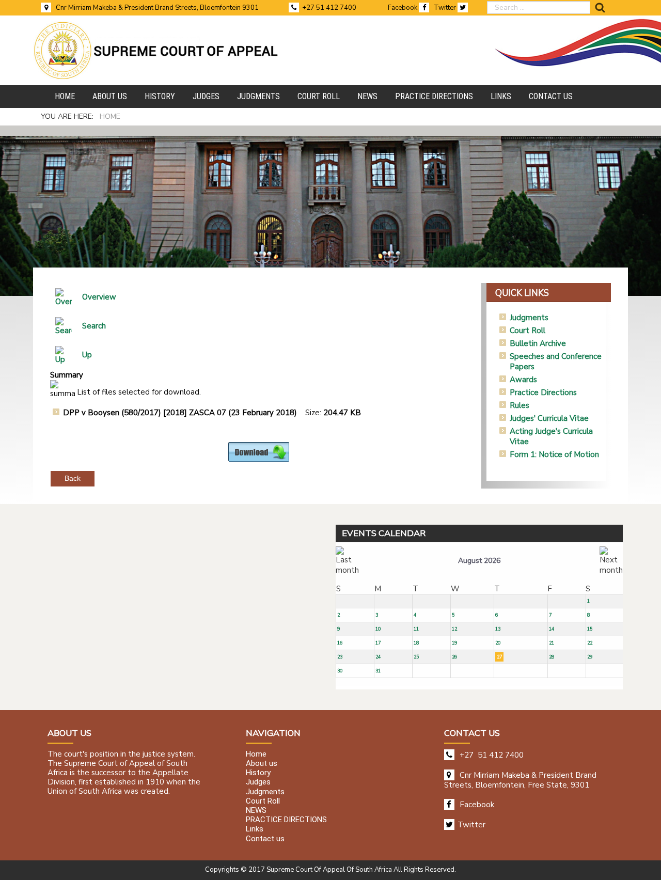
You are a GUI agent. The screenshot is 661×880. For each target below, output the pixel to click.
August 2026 (479, 560)
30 (339, 671)
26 (454, 657)
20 (497, 643)
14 (551, 629)
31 (378, 671)
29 (589, 657)
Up (87, 355)
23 (339, 657)
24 (378, 657)
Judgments (529, 317)
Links (254, 829)
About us (261, 763)
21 (551, 643)
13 (497, 629)
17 (378, 643)
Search (94, 326)
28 (551, 657)
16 (339, 643)
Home (256, 754)
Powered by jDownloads (281, 470)
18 (416, 643)
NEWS (256, 810)
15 (589, 629)
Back (73, 478)
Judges (258, 782)
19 (454, 643)
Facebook (403, 7)
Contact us (265, 838)
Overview (99, 297)
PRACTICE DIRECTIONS (286, 820)
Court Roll (527, 330)
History (258, 773)
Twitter (446, 7)
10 (378, 629)
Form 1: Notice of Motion (554, 454)
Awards (523, 379)
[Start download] (259, 451)
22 (589, 643)
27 (499, 657)
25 (416, 657)
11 (416, 629)
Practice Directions (543, 392)
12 (454, 629)
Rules (519, 405)
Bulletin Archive (538, 343)
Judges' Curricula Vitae (549, 418)
